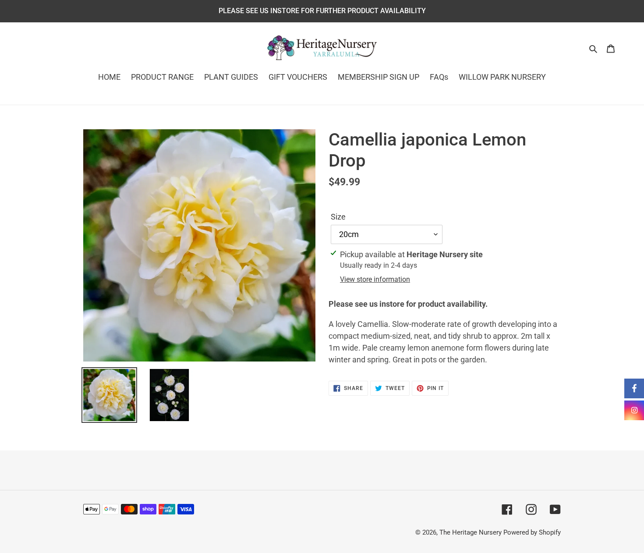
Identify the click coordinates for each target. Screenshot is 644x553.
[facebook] (634, 388)
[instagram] (634, 410)
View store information (375, 279)
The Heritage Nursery (470, 532)
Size (338, 216)
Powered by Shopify (532, 532)
